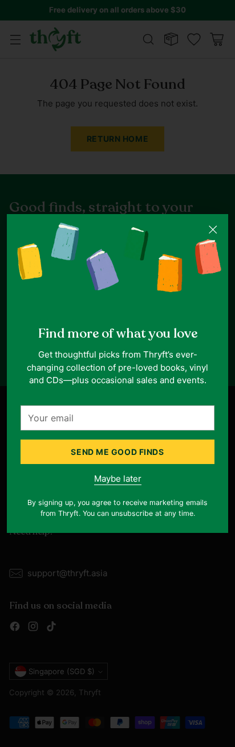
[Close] (213, 229)
